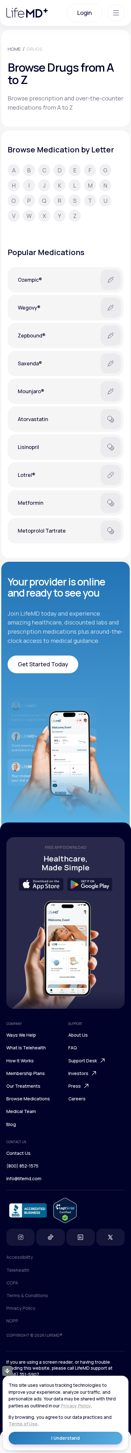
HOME (14, 49)
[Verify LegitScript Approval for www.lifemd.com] (65, 1210)
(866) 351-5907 (22, 1374)
